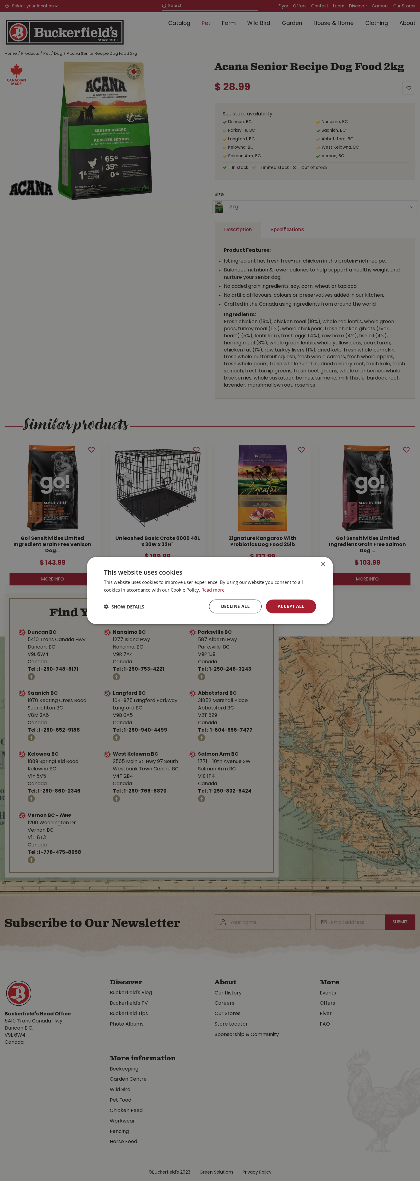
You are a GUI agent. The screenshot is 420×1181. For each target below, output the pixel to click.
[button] (124, 606)
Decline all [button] (235, 606)
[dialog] (210, 590)
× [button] (323, 564)
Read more (212, 589)
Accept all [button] (291, 606)
